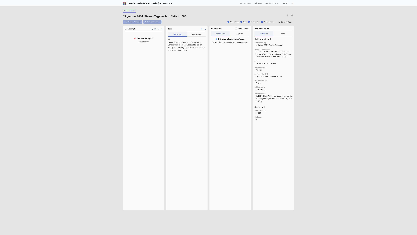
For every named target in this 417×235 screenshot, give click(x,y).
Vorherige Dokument (133, 22)
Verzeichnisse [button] (271, 3)
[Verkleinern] (155, 28)
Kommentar (255, 22)
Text (244, 22)
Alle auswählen (243, 28)
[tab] (177, 34)
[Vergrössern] (151, 28)
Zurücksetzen (286, 22)
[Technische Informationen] (292, 3)
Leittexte (258, 3)
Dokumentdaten (270, 22)
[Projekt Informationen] (292, 15)
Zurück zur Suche (129, 11)
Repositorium (245, 3)
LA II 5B (285, 3)
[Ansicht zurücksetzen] (161, 28)
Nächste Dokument (151, 22)
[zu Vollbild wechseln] (158, 28)
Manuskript (234, 22)
